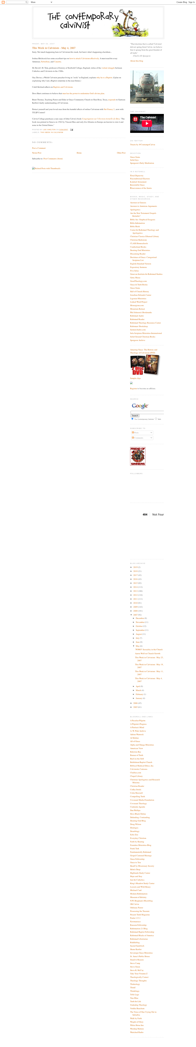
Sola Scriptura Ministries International (146, 333)
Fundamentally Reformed (140, 852)
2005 (135, 707)
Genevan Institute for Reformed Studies (146, 274)
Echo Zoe (134, 834)
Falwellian (45, 61)
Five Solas (134, 270)
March (139, 690)
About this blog (136, 60)
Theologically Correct (139, 977)
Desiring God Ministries (140, 250)
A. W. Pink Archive (138, 730)
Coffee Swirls (135, 789)
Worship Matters (137, 1028)
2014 (135, 587)
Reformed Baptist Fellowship (142, 931)
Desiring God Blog (138, 820)
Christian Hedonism (138, 239)
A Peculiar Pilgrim (137, 720)
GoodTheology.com (138, 281)
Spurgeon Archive (137, 340)
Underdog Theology (138, 1004)
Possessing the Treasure (139, 911)
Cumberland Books (138, 246)
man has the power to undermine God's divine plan (83, 93)
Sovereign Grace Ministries (141, 952)
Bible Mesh (135, 226)
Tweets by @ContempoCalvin (142, 144)
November (140, 622)
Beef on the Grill (137, 758)
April (138, 686)
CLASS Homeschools (139, 243)
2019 (135, 567)
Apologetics (135, 209)
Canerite (57, 61)
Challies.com (135, 772)
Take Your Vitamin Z (138, 973)
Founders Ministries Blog (140, 845)
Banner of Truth (136, 755)
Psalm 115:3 (135, 918)
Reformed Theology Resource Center (145, 322)
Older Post (121, 152)
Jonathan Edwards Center (140, 295)
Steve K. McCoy (137, 970)
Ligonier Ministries (138, 298)
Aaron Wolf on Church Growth (147, 653)
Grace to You (135, 862)
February (140, 694)
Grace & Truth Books (139, 284)
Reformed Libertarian (139, 938)
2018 (135, 571)
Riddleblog (135, 942)
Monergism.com (137, 305)
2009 (135, 606)
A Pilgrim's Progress (138, 724)
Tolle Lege (134, 994)
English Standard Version (140, 263)
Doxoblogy (134, 831)
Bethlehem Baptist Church (141, 762)
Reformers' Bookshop (139, 326)
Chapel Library (136, 776)
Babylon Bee (135, 751)
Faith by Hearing (137, 841)
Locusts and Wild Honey (140, 886)
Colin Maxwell (136, 792)
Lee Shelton (49, 129)
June (138, 642)
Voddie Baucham (137, 1008)
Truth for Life (135, 1001)
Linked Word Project (138, 301)
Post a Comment (39, 148)
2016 (135, 579)
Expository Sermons (138, 267)
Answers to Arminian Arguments (143, 206)
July (138, 638)
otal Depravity (136, 175)
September (140, 630)
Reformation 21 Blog (139, 928)
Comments (138, 437)
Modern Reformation (138, 893)
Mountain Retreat (137, 308)
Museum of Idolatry (138, 897)
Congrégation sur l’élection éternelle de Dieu (101, 118)
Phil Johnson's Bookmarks (141, 312)
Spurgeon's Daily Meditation (142, 163)
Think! (133, 987)
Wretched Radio (136, 1032)
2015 (135, 583)
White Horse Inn (137, 1025)
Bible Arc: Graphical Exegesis (142, 219)
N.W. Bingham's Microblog (141, 900)
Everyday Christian (138, 838)
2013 (135, 591)
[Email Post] (71, 129)
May (138, 646)
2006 (135, 703)
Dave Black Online (138, 813)
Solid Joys (134, 160)
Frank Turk (134, 848)
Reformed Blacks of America (142, 935)
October (139, 626)
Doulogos (134, 827)
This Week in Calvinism (51, 132)
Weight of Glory (136, 1021)
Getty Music (135, 277)
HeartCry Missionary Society (142, 865)
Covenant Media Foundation (142, 799)
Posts (136, 432)
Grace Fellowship (137, 859)
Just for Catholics (137, 879)
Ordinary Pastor (136, 907)
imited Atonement (138, 181)
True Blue (134, 998)
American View (136, 748)
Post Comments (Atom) (53, 158)
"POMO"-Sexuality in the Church (149, 649)
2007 (135, 614)
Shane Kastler (135, 949)
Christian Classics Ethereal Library (144, 236)
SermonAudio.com (138, 329)
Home (79, 152)
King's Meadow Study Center (142, 883)
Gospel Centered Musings (141, 855)
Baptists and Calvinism (63, 87)
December (140, 618)
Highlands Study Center (140, 873)
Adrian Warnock (137, 734)
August (139, 634)
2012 (135, 595)
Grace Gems (135, 157)
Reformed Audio (137, 315)
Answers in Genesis (138, 202)
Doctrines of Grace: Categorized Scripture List (143, 259)
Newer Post (36, 152)
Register (133, 388)
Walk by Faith (136, 1018)
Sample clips (135, 378)
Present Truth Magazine (140, 914)
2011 (135, 599)
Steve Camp (135, 963)
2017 (135, 575)
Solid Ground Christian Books (142, 336)
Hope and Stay (136, 876)
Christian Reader (137, 786)
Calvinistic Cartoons (138, 769)
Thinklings (134, 991)
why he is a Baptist (104, 77)
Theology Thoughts (138, 980)
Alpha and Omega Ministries (142, 744)
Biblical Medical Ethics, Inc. (142, 765)
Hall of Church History (139, 291)
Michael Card (135, 890)
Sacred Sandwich (137, 945)
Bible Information (137, 223)
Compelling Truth (137, 796)
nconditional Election (140, 178)
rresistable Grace (137, 184)
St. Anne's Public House (140, 956)
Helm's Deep (135, 869)
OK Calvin (134, 904)
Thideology (135, 984)
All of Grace (135, 741)
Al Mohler (134, 737)
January (139, 698)
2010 (135, 602)
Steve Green (135, 966)
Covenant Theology (138, 803)
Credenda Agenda (137, 806)
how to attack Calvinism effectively (84, 58)
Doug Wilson (135, 824)
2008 (135, 610)
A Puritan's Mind (137, 727)
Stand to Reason (137, 959)
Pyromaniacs (135, 921)
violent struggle (108, 67)
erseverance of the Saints (141, 188)
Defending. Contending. (140, 817)
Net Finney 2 (109, 109)
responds (112, 99)
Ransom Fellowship (138, 925)
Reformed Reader (137, 319)
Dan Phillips (135, 810)
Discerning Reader (137, 253)
